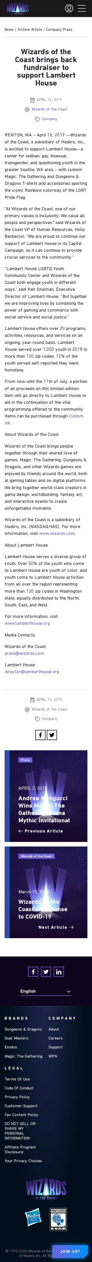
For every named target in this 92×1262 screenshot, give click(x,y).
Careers (56, 1038)
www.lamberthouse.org (27, 623)
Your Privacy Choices (23, 1161)
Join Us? (70, 1252)
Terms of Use (17, 1079)
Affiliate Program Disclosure (20, 1149)
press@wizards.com (24, 653)
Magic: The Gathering (23, 1057)
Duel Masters (16, 1038)
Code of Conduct (19, 1088)
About (54, 1030)
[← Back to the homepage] (17, 9)
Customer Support (21, 1106)
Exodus (11, 1047)
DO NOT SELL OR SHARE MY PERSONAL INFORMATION (20, 1131)
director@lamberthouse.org (32, 672)
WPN (53, 1057)
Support (56, 1047)
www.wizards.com (57, 533)
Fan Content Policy (21, 1115)
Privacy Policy (17, 1097)
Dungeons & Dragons (23, 1030)
